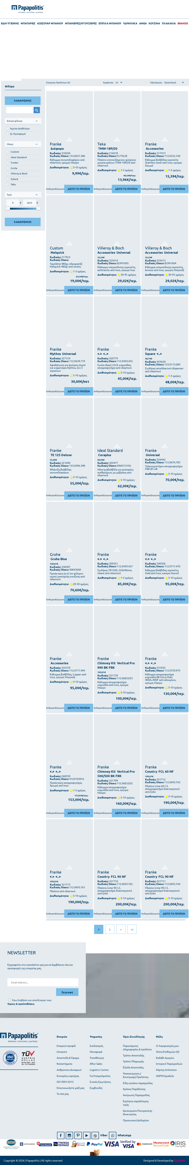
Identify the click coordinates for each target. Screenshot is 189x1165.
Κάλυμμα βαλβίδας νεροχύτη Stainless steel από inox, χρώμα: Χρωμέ (163, 162)
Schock (14, 178)
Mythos (55, 354)
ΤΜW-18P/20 (107, 148)
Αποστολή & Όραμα (68, 1057)
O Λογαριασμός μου (167, 1045)
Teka (13, 184)
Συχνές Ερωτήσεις (100, 1081)
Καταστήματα (64, 1063)
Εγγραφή (67, 992)
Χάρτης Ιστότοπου (166, 1069)
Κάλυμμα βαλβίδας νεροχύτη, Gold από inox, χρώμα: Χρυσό (162, 571)
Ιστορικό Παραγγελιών (169, 1063)
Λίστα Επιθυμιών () (167, 1051)
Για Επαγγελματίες (100, 1075)
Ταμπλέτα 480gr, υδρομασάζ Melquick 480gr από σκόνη (66, 265)
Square (150, 354)
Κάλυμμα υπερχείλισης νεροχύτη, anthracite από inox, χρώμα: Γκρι (116, 268)
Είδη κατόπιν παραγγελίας (138, 1083)
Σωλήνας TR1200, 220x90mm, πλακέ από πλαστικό (114, 571)
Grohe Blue (59, 559)
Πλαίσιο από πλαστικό (62, 891)
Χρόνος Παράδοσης (134, 1089)
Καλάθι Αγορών (165, 1057)
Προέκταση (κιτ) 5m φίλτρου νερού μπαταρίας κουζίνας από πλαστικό (67, 576)
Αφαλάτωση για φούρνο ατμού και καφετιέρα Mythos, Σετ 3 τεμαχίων (68, 368)
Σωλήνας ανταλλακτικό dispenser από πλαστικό (164, 370)
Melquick (57, 252)
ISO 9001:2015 (65, 1081)
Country (151, 771)
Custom (15, 151)
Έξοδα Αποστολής (133, 1067)
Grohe (14, 168)
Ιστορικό (62, 1051)
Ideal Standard (19, 157)
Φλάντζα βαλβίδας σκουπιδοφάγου (60, 471)
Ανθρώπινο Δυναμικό (69, 1069)
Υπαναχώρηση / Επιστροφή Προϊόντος (135, 1075)
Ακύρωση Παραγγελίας (136, 1095)
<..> (105, 354)
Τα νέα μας (63, 1093)
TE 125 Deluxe (61, 455)
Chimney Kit (106, 663)
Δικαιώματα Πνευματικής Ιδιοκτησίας (137, 1112)
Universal (123, 252)
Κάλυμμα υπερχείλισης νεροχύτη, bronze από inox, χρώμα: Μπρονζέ (164, 268)
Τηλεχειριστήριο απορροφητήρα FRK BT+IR (163, 467)
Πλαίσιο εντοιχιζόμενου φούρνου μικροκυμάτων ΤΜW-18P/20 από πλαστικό (116, 162)
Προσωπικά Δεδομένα (136, 1120)
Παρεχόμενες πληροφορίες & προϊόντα (137, 1047)
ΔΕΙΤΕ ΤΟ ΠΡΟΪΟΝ (79, 188)
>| (132, 929)
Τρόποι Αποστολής (133, 1055)
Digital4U (179, 1160)
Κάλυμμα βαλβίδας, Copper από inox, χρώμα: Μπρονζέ (68, 676)
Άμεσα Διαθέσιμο (20, 128)
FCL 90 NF (118, 876)
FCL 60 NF (166, 771)
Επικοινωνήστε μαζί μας (70, 1087)
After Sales (96, 1063)
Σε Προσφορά (18, 133)
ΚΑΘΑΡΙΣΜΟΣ (22, 100)
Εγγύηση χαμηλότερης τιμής (136, 1102)
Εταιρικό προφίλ (66, 1045)
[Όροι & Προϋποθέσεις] (21, 1003)
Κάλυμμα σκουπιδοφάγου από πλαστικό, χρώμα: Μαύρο (67, 161)
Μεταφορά (96, 1051)
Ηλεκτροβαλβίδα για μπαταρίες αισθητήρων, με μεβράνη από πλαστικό (115, 472)
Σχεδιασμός (96, 1045)
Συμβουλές (96, 1087)
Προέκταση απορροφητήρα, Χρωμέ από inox (66, 784)
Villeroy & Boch (19, 173)
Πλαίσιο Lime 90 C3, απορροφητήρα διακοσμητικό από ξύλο (162, 890)
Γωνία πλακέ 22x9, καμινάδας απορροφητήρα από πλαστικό (114, 366)
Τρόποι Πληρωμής (133, 1061)
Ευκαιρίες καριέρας (68, 1075)
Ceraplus (104, 455)
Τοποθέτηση (97, 1057)
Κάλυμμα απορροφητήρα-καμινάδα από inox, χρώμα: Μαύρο (112, 685)
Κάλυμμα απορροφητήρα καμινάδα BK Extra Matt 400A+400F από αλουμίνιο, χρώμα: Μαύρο (160, 678)
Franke (14, 162)
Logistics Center (99, 1069)
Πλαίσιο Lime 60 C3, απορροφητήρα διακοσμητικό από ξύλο (162, 789)
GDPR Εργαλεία (165, 1075)
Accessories (155, 148)
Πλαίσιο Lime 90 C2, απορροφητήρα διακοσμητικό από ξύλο (114, 890)
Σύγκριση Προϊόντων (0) (58, 82)
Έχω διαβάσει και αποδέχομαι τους (32, 1000)
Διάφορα (57, 148)
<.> (99, 354)
